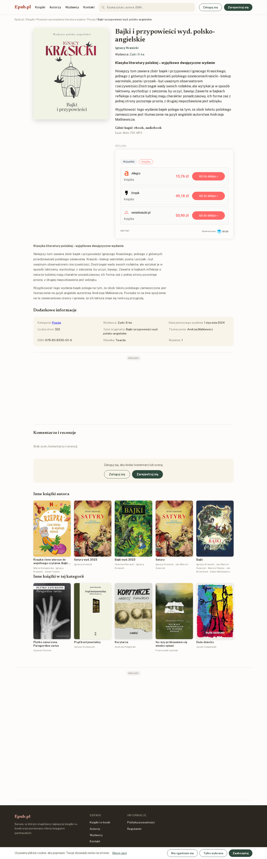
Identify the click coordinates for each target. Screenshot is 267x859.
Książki (40, 7)
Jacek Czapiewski (206, 646)
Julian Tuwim (52, 571)
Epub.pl (23, 7)
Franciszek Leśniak (167, 650)
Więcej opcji (119, 853)
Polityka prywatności (141, 822)
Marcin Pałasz (216, 568)
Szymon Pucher (42, 650)
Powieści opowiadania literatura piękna (61, 19)
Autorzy (55, 7)
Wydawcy (72, 7)
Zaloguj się (210, 7)
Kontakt (89, 7)
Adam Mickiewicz (220, 571)
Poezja (91, 19)
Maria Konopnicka (43, 568)
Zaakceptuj (241, 853)
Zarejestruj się (238, 7)
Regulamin (134, 828)
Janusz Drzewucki (84, 646)
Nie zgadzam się (182, 853)
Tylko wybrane (213, 853)
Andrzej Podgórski (125, 646)
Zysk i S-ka (137, 54)
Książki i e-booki (100, 822)
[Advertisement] (133, 392)
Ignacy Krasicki (127, 48)
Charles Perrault (124, 564)
